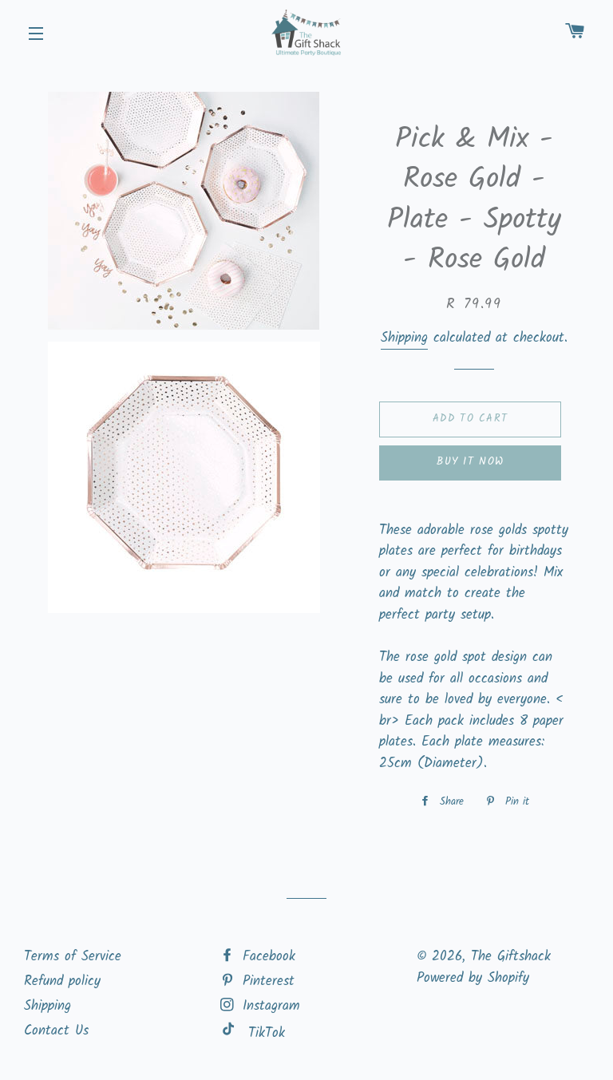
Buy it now (470, 461)
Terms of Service (72, 956)
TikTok (266, 1033)
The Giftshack (511, 956)
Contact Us (56, 1031)
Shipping (404, 338)
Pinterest (266, 981)
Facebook (266, 956)
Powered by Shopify (473, 978)
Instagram (268, 1006)
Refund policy (62, 981)
